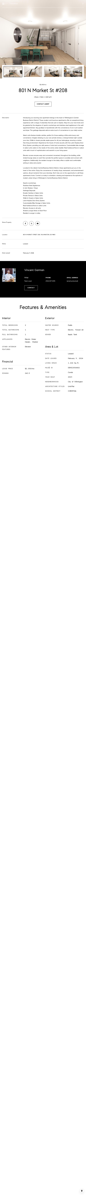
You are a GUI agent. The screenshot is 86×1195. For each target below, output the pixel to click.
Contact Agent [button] (43, 104)
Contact (31, 288)
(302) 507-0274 (50, 281)
